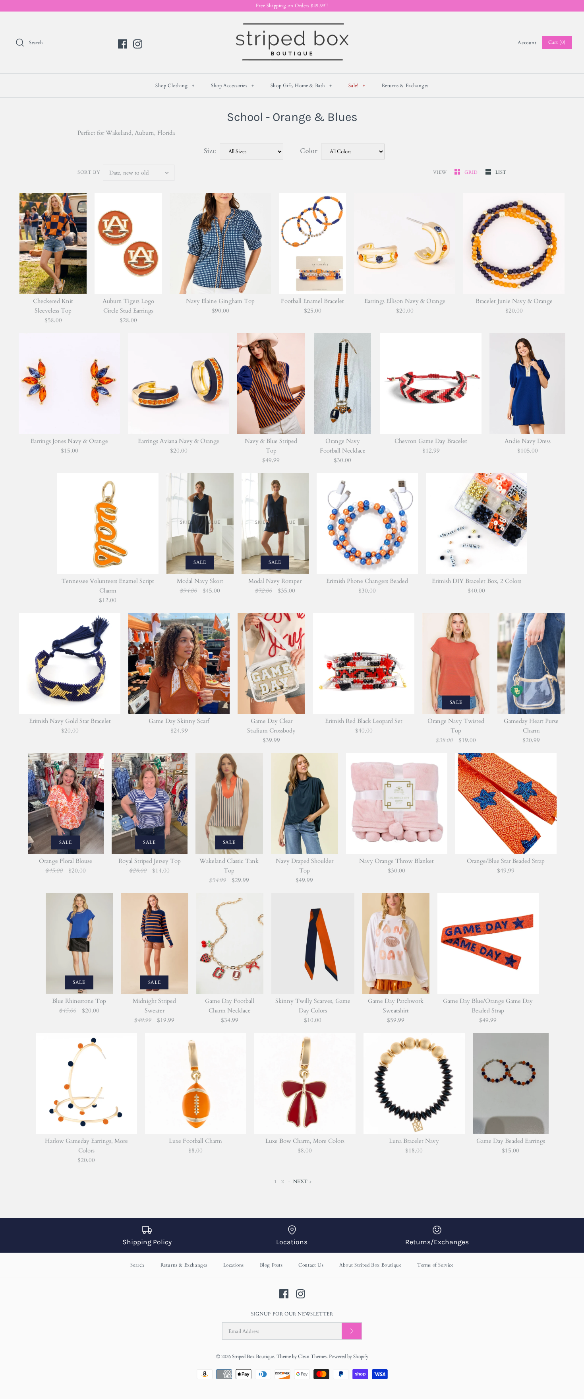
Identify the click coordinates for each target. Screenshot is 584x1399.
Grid (472, 172)
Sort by (88, 172)
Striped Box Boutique (253, 1356)
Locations (233, 1265)
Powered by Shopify (348, 1356)
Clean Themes (312, 1356)
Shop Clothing (175, 85)
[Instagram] (137, 44)
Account (527, 42)
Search (137, 1265)
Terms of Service (435, 1265)
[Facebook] (122, 44)
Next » (302, 1181)
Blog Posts (271, 1265)
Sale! (356, 85)
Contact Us (310, 1265)
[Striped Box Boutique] (292, 24)
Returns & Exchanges (405, 85)
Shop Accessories (232, 85)
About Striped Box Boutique (370, 1265)
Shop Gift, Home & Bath (301, 85)
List (501, 172)
